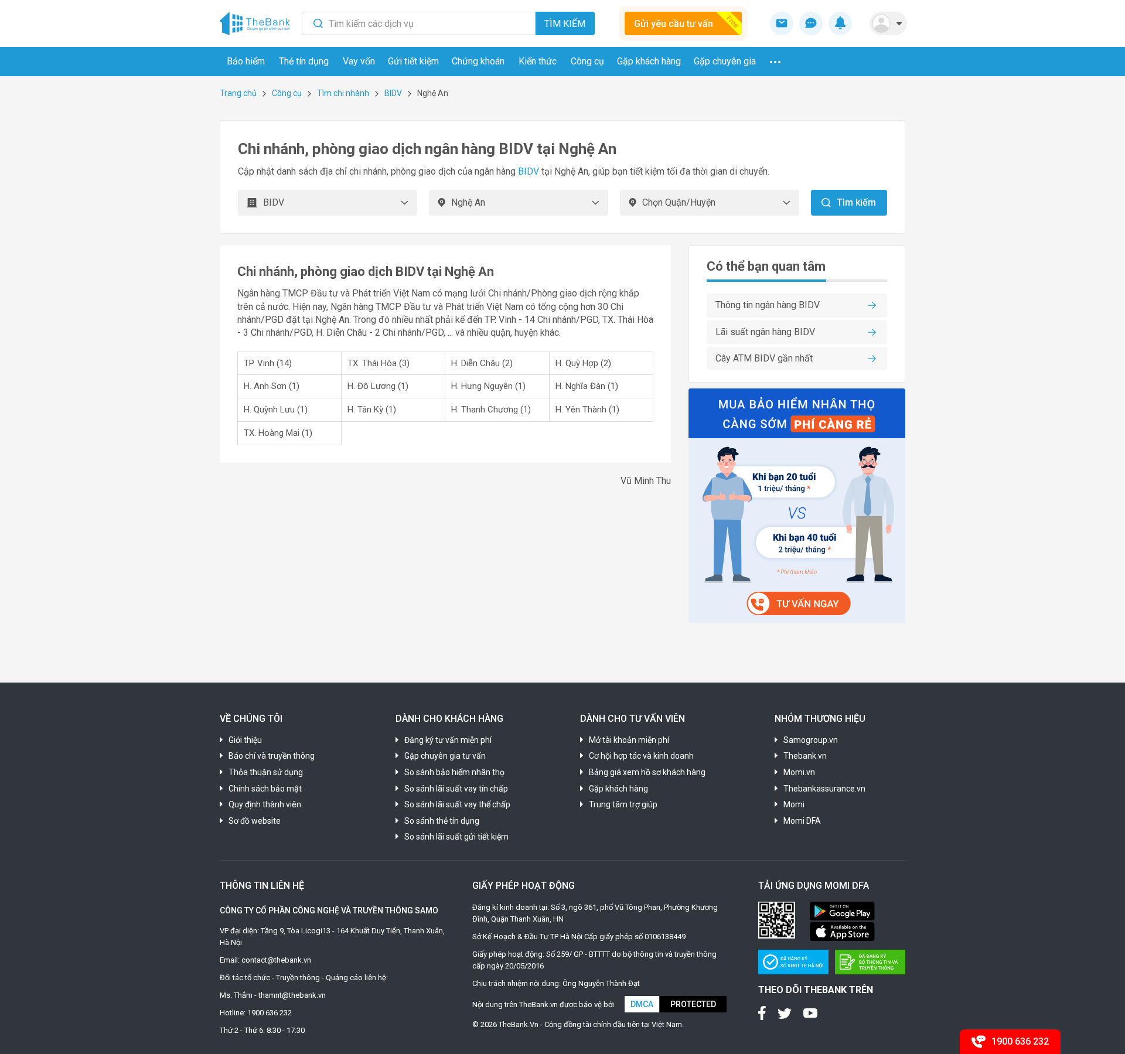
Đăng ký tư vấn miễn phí (448, 740)
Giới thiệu (245, 740)
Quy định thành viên (265, 804)
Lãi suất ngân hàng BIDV (765, 331)
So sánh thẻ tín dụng (441, 821)
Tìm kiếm (564, 23)
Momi (793, 804)
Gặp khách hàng (649, 61)
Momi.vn (799, 772)
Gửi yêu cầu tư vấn (673, 23)
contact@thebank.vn (276, 960)
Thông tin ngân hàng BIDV (767, 305)
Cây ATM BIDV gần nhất (764, 358)
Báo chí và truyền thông (272, 755)
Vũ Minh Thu (646, 480)
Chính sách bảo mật (265, 788)
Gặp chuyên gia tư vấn (445, 755)
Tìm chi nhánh (343, 93)
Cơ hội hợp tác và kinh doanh (641, 755)
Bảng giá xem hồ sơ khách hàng (647, 772)
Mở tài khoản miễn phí (629, 740)
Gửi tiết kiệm (413, 61)
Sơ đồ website (255, 821)
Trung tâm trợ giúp (623, 804)
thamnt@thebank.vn (292, 995)
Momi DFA (802, 821)
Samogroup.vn (810, 740)
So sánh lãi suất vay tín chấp (456, 788)
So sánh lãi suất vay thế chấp (457, 804)
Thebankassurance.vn (824, 788)
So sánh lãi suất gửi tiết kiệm (456, 836)
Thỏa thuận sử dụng (266, 772)
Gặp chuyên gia (725, 61)
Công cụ (287, 93)
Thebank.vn (805, 755)
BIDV (393, 93)
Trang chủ (238, 93)
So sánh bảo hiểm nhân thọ (454, 772)
